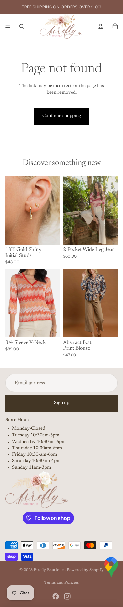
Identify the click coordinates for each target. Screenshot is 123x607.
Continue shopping (61, 116)
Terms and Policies (61, 583)
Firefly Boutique (49, 570)
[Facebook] (56, 596)
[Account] (100, 26)
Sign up (61, 403)
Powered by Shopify (85, 570)
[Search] (21, 26)
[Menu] (7, 26)
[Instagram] (67, 596)
